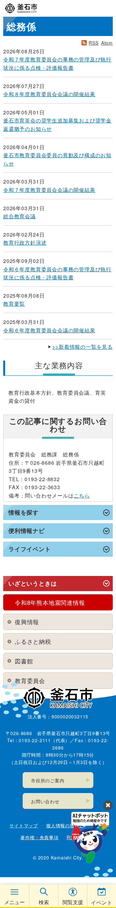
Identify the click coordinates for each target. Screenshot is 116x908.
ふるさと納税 (33, 641)
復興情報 (27, 621)
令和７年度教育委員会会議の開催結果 (49, 189)
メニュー (14, 902)
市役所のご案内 (47, 780)
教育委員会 (30, 680)
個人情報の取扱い (65, 825)
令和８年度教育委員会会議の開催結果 (49, 94)
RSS (93, 43)
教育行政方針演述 (24, 242)
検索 (44, 902)
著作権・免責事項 (39, 837)
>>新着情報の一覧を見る (82, 346)
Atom (107, 43)
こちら (82, 495)
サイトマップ (23, 825)
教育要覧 (14, 303)
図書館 (24, 661)
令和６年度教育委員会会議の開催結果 (49, 330)
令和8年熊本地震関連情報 (50, 602)
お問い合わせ (45, 801)
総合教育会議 (19, 216)
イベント (101, 902)
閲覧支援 (73, 902)
